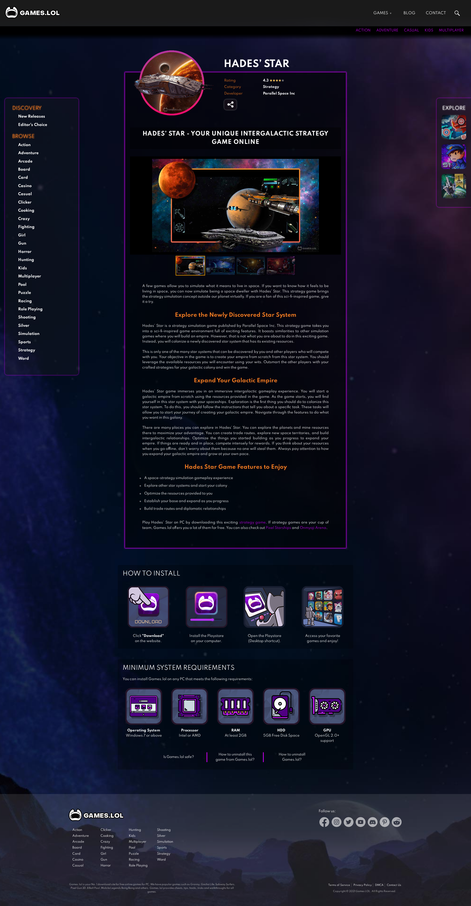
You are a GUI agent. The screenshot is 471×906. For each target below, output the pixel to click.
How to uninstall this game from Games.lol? (235, 757)
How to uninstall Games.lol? (292, 757)
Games (380, 13)
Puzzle (24, 293)
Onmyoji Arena (313, 528)
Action (363, 30)
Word (23, 359)
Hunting (26, 260)
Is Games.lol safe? (178, 757)
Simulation (28, 334)
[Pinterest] (384, 822)
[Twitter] (348, 822)
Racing (25, 301)
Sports (24, 342)
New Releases (31, 116)
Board (24, 169)
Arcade (25, 161)
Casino (25, 186)
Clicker (24, 202)
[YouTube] (360, 822)
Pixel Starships (278, 528)
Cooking (26, 210)
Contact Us (394, 885)
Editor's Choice (32, 125)
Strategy (26, 350)
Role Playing (30, 309)
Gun (22, 243)
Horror (24, 252)
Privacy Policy (362, 885)
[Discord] (372, 822)
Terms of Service (339, 885)
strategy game (252, 522)
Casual (411, 30)
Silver (23, 326)
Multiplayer (451, 30)
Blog (409, 13)
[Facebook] (324, 822)
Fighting (26, 227)
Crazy (24, 219)
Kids (429, 30)
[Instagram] (336, 822)
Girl (22, 235)
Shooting (27, 317)
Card (23, 178)
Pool (22, 285)
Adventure (387, 30)
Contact (436, 13)
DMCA (379, 885)
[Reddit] (396, 822)
